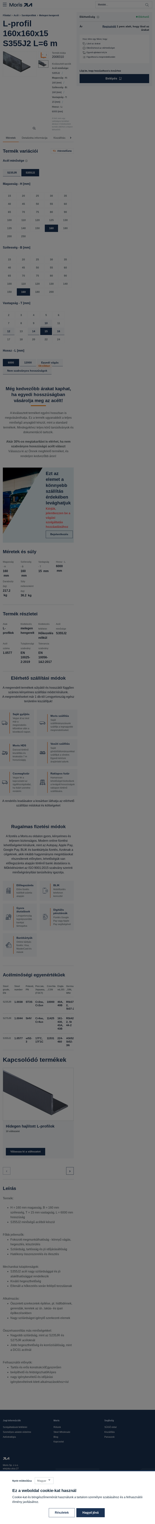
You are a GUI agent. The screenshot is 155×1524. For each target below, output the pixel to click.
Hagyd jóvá (90, 1512)
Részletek (62, 1512)
